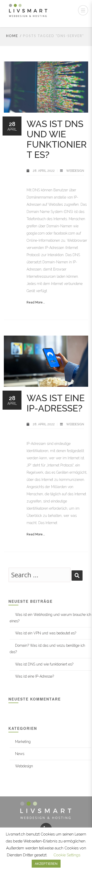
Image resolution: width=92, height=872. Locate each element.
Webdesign (75, 171)
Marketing (23, 742)
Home (12, 36)
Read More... (36, 302)
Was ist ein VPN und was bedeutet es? (45, 633)
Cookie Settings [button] (66, 855)
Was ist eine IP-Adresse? (56, 403)
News (19, 754)
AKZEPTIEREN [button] (46, 864)
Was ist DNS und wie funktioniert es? (57, 139)
